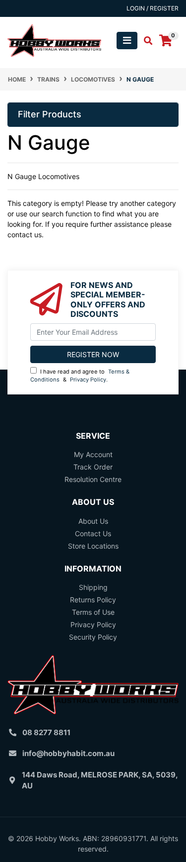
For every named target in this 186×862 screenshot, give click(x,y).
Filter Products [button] (49, 114)
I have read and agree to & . (79, 375)
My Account (93, 454)
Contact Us (93, 533)
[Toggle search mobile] (145, 41)
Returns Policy (93, 599)
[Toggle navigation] (127, 40)
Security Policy (93, 637)
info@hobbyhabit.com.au (68, 753)
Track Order (93, 467)
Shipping (93, 587)
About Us (93, 521)
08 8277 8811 (46, 732)
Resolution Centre (93, 479)
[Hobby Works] (54, 39)
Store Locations (93, 546)
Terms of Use (93, 612)
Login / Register (152, 8)
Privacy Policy (88, 379)
